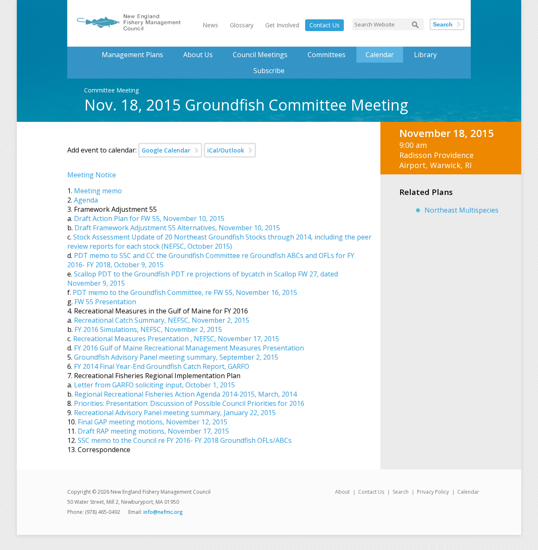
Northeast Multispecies (461, 210)
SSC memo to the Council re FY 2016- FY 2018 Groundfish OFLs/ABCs (185, 440)
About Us (198, 54)
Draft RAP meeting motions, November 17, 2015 (152, 431)
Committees (326, 54)
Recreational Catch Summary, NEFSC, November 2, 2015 (161, 320)
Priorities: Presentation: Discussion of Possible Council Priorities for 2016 (189, 403)
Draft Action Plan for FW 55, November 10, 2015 (149, 218)
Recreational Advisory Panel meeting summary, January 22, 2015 (175, 412)
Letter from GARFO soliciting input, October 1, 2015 (154, 384)
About (342, 491)
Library (425, 54)
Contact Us (324, 25)
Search (443, 24)
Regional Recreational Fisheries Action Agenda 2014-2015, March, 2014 (185, 394)
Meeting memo (98, 190)
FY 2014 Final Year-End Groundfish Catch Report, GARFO (161, 366)
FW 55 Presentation (105, 301)
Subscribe (269, 70)
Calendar (380, 54)
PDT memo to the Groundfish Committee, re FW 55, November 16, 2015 (185, 292)
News (210, 25)
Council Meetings (260, 54)
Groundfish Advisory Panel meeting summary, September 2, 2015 (176, 357)
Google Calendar (166, 150)
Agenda (86, 200)
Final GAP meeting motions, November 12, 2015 (152, 421)
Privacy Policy (433, 491)
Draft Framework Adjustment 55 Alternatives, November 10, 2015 (177, 227)
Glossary (241, 25)
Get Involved (282, 25)
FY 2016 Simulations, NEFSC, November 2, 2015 (148, 329)
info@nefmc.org (163, 512)
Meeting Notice (91, 174)
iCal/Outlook (225, 150)
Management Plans (132, 54)
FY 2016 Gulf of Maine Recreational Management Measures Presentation (189, 348)
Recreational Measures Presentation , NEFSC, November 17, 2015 (176, 338)
